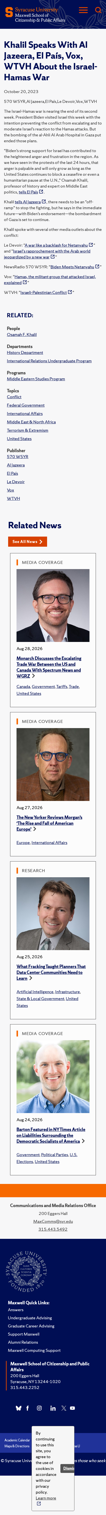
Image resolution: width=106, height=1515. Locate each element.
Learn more (46, 1498)
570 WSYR (17, 456)
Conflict (14, 396)
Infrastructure (67, 991)
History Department (25, 352)
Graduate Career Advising (31, 1326)
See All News (25, 541)
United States (19, 438)
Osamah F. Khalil (22, 334)
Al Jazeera (16, 465)
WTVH (13, 498)
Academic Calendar (17, 1440)
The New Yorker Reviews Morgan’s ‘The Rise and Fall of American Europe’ (49, 823)
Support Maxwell (23, 1334)
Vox (10, 490)
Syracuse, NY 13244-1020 (35, 1381)
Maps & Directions (16, 1446)
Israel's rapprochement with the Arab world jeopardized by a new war (47, 254)
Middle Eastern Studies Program (36, 379)
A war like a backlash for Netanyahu (56, 245)
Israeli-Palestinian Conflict (43, 292)
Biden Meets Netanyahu (72, 267)
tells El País (28, 192)
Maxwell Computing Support (34, 1350)
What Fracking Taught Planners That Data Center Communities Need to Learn (51, 972)
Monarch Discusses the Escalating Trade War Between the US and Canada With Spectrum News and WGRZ (49, 667)
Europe (23, 842)
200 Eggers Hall (24, 1375)
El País (12, 473)
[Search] (98, 10)
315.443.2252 (24, 1387)
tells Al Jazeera (28, 202)
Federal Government (26, 405)
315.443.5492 (53, 1229)
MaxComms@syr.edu (53, 1221)
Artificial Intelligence (35, 991)
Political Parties (54, 1154)
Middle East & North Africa (31, 422)
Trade (74, 686)
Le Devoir (16, 481)
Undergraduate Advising (30, 1318)
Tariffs (61, 686)
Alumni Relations (23, 1342)
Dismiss (70, 1468)
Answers (15, 1309)
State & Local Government (40, 998)
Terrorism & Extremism (27, 430)
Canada (23, 686)
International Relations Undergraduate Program (49, 361)
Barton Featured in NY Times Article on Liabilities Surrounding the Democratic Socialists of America (51, 1135)
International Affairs (25, 413)
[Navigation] (83, 10)
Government (43, 686)
